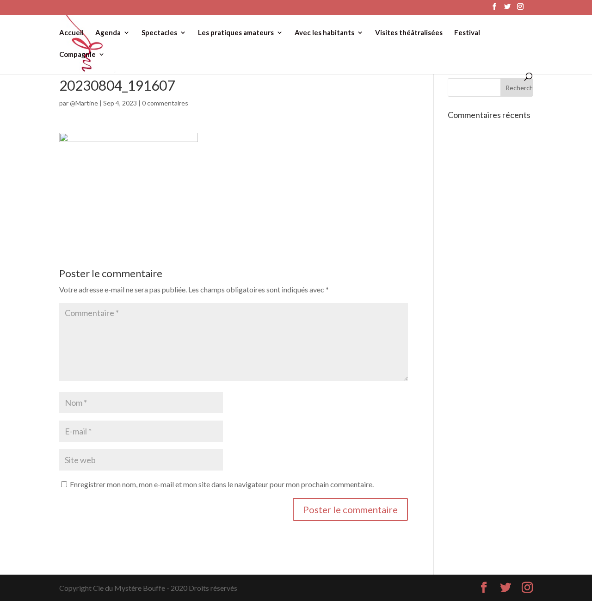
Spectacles (159, 33)
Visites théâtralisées (409, 33)
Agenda (108, 33)
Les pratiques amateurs (236, 33)
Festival (467, 33)
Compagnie (77, 54)
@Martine (84, 103)
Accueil (71, 33)
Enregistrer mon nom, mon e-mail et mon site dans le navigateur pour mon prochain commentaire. (222, 484)
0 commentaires (165, 103)
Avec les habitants (324, 33)
